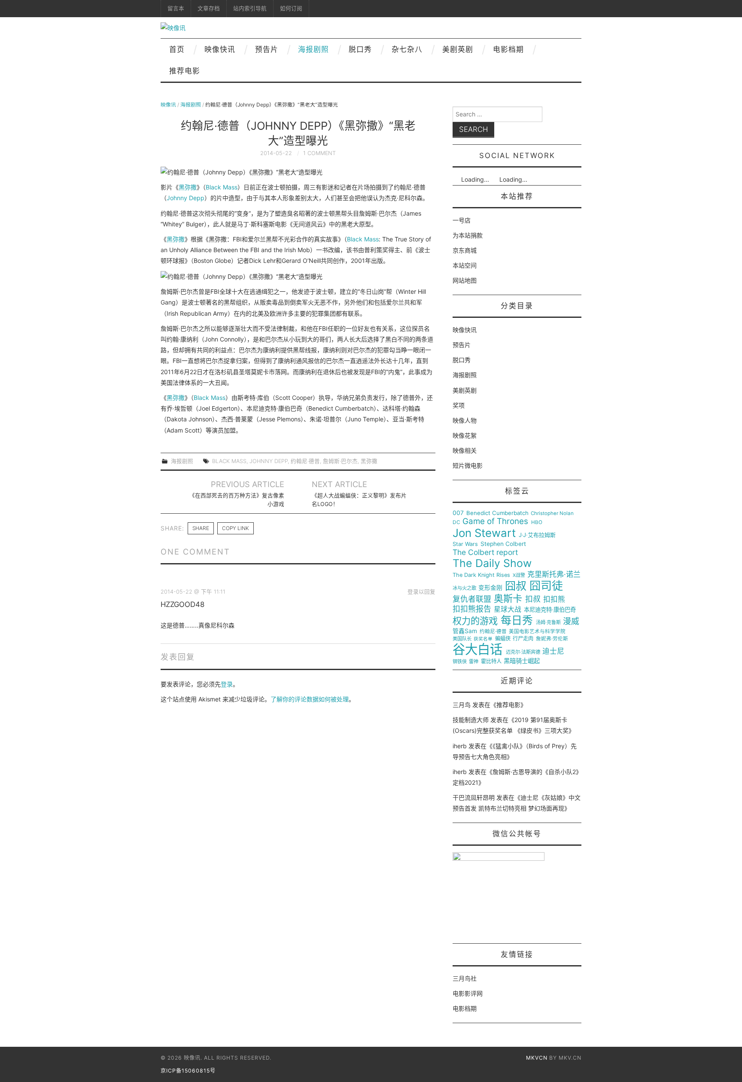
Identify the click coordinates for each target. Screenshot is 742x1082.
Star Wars (465, 544)
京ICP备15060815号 (188, 1070)
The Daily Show (492, 563)
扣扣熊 (554, 599)
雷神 (473, 661)
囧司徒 (546, 585)
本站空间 (465, 265)
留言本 (175, 8)
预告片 (266, 49)
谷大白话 (477, 649)
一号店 (462, 220)
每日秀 (517, 620)
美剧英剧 (457, 49)
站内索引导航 (250, 8)
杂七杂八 (407, 49)
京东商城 (465, 250)
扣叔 (533, 599)
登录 (227, 684)
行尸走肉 (523, 639)
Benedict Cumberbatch (497, 513)
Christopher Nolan (552, 513)
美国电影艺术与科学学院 (537, 631)
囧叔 (515, 586)
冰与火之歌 (464, 588)
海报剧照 (313, 49)
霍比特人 (491, 661)
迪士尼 (553, 651)
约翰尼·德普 (305, 461)
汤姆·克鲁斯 (548, 622)
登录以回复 (421, 591)
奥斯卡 (508, 598)
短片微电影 (468, 465)
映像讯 (168, 104)
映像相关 (465, 450)
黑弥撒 (188, 187)
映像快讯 (219, 49)
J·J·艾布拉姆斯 (537, 535)
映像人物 (465, 420)
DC (456, 522)
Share (200, 528)
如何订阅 (291, 8)
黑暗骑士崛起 (522, 661)
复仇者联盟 (472, 599)
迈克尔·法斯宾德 (523, 652)
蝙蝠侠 (503, 639)
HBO (536, 522)
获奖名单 (483, 639)
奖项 (459, 405)
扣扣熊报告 (472, 609)
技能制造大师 (471, 719)
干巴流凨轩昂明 (474, 797)
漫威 (571, 621)
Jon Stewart (484, 533)
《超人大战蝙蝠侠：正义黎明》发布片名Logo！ (359, 499)
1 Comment (319, 153)
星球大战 (507, 609)
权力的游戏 (475, 621)
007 (458, 512)
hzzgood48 (182, 604)
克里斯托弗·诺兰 (554, 574)
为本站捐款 (468, 235)
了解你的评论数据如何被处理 (310, 699)
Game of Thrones (495, 521)
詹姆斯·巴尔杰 (340, 461)
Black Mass (221, 187)
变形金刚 (490, 588)
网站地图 (465, 280)
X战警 (519, 575)
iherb (460, 746)
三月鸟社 (465, 978)
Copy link (235, 528)
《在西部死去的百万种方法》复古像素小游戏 (236, 499)
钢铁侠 (460, 661)
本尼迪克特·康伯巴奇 (550, 610)
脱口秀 (360, 49)
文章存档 (209, 8)
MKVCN (536, 1058)
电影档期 (508, 49)
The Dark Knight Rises (481, 575)
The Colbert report (485, 552)
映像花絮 (465, 435)
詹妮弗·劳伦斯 (552, 639)
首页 (177, 49)
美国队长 (462, 639)
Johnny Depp (185, 197)
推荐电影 (184, 71)
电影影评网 (468, 993)
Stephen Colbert (503, 544)
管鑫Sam (465, 631)
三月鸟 (462, 704)
